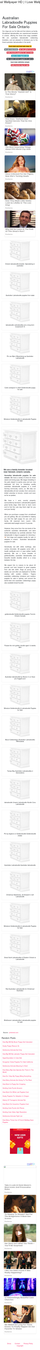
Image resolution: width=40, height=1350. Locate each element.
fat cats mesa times (11, 49)
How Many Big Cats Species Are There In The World (18, 1071)
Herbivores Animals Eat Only (12, 1050)
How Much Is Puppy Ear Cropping (14, 1084)
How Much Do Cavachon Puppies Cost (16, 1104)
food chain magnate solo (20, 56)
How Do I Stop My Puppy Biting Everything (17, 1076)
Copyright (20, 1346)
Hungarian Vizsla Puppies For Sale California (18, 1062)
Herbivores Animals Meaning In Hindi (15, 1066)
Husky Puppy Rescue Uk (11, 1046)
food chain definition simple (20, 62)
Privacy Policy (28, 1343)
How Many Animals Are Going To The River (17, 1080)
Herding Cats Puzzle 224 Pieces (13, 1108)
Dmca (9, 1343)
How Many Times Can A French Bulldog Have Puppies (18, 1121)
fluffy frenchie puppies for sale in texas (20, 53)
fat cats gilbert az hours (27, 49)
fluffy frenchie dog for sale (20, 65)
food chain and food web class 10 (20, 46)
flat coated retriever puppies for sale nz (20, 59)
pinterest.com (13, 1032)
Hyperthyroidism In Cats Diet (12, 1058)
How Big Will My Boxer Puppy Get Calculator (18, 1042)
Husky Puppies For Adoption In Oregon (16, 1096)
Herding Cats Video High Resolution (15, 1112)
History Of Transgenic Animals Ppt (14, 1100)
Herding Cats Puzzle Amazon (12, 1088)
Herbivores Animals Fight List (12, 1116)
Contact (17, 1343)
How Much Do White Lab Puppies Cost (16, 1092)
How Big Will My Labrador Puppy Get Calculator (19, 1054)
